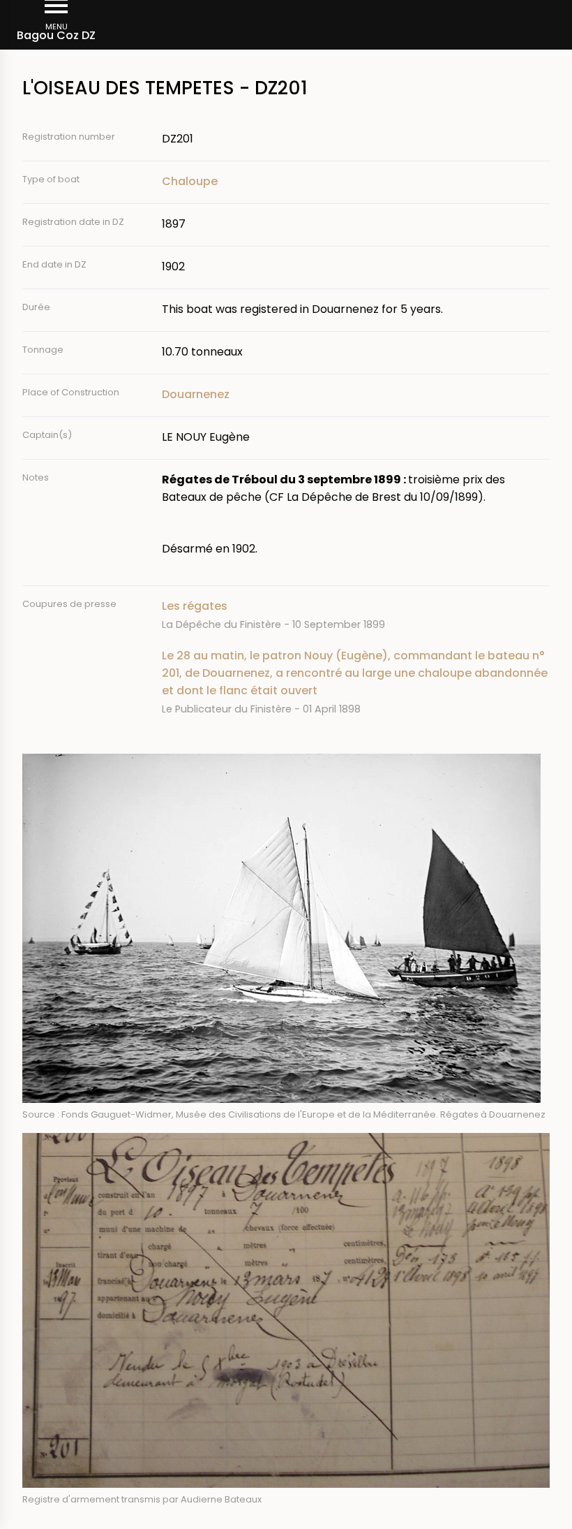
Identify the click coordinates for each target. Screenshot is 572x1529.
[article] (356, 615)
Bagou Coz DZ (56, 35)
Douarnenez (195, 394)
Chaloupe (190, 181)
